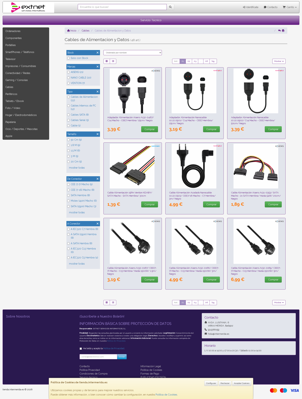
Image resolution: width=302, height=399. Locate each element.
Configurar (211, 383)
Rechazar (225, 383)
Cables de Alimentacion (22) (84, 98)
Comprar (150, 129)
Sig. (213, 61)
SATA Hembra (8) (80, 195)
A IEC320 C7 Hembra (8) (84, 229)
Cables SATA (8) (80, 114)
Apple (8, 136)
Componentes (13, 38)
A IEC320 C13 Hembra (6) (83, 250)
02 (189, 61)
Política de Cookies (166, 394)
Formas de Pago (150, 373)
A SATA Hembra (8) (81, 243)
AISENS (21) (77, 72)
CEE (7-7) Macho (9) (82, 184)
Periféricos (11, 94)
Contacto (272, 7)
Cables (9, 87)
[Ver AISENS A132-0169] (256, 241)
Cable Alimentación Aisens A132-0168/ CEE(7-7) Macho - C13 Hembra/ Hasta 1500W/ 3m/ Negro (194, 270)
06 (206, 61)
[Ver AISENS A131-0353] (256, 166)
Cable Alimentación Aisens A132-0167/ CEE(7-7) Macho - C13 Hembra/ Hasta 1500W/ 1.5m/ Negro (132, 270)
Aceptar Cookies (241, 383)
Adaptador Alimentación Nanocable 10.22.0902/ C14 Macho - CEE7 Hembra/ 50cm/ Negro (253, 120)
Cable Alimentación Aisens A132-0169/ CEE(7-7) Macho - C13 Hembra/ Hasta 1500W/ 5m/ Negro (256, 270)
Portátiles (10, 45)
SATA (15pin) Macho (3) (83, 206)
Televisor (10, 59)
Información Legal (151, 366)
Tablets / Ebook (14, 101)
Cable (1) (76, 125)
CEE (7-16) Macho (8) (82, 189)
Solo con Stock (79, 58)
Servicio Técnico (151, 20)
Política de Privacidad (116, 341)
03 (195, 61)
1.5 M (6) (75, 150)
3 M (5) (74, 156)
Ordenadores (12, 31)
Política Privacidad (90, 370)
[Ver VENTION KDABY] (132, 166)
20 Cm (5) (76, 161)
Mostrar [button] (278, 61)
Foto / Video (12, 108)
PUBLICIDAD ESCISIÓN (153, 377)
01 (183, 61)
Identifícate (252, 7)
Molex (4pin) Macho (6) (84, 200)
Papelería (10, 122)
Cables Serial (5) (80, 120)
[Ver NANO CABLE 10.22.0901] (194, 91)
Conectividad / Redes (17, 73)
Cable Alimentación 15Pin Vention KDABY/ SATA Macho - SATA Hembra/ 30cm (129, 194)
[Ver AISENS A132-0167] (132, 241)
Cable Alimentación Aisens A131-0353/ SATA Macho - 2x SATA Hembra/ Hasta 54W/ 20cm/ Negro (256, 195)
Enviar (122, 356)
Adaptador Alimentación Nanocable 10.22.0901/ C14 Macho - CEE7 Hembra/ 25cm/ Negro (191, 120)
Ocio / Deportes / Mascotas (21, 129)
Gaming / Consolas (16, 80)
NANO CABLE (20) (81, 77)
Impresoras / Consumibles (20, 66)
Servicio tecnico (89, 377)
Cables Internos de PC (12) (83, 107)
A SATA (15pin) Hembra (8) (83, 236)
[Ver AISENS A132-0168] (194, 241)
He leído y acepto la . (104, 348)
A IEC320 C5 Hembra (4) (84, 257)
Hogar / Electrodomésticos (21, 115)
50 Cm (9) (76, 139)
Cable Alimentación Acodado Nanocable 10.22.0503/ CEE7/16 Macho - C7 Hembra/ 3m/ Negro (192, 195)
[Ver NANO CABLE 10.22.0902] (256, 91)
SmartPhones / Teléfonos (19, 52)
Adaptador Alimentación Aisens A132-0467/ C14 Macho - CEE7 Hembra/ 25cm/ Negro (130, 119)
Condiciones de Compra (93, 373)
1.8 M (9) (75, 145)
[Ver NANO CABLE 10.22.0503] (194, 166)
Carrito (290, 7)
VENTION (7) (78, 83)
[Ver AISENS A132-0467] (132, 91)
